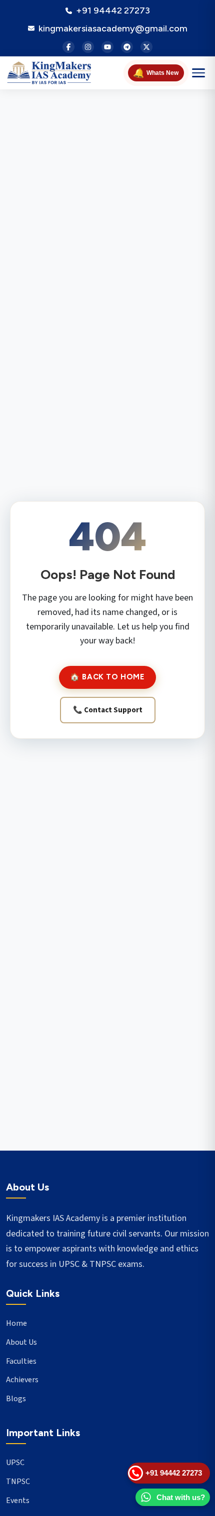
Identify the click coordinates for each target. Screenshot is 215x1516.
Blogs (16, 1398)
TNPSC (18, 1481)
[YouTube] (108, 47)
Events (18, 1500)
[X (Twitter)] (146, 47)
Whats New (155, 72)
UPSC (15, 1462)
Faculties (21, 1361)
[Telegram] (127, 47)
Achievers (22, 1379)
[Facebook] (68, 47)
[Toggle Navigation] (198, 72)
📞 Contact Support (107, 710)
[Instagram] (88, 47)
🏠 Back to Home (107, 676)
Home (16, 1323)
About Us (21, 1342)
